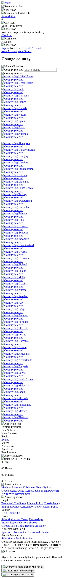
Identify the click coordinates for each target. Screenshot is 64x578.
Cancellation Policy (31, 506)
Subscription (8, 16)
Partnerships (36, 519)
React (39, 487)
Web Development (19, 493)
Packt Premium (24, 538)
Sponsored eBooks (38, 532)
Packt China (17, 525)
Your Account (9, 51)
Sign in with (32, 566)
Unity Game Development (33, 490)
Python (47, 487)
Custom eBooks (28, 522)
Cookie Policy (52, 503)
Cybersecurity (9, 490)
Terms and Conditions (13, 503)
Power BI (53, 490)
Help (4, 512)
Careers (5, 525)
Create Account (32, 48)
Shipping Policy (10, 506)
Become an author (35, 525)
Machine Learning (12, 487)
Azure (5, 493)
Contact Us (14, 512)
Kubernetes (29, 487)
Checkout (6, 35)
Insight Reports (10, 522)
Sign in (5, 48)
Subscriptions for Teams (14, 519)
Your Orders (24, 51)
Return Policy (50, 506)
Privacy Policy (35, 503)
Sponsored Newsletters (14, 532)
